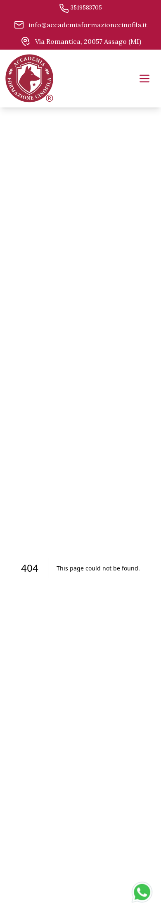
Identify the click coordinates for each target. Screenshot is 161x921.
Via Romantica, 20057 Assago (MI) (87, 41)
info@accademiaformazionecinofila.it (87, 25)
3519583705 (85, 7)
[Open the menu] (144, 78)
